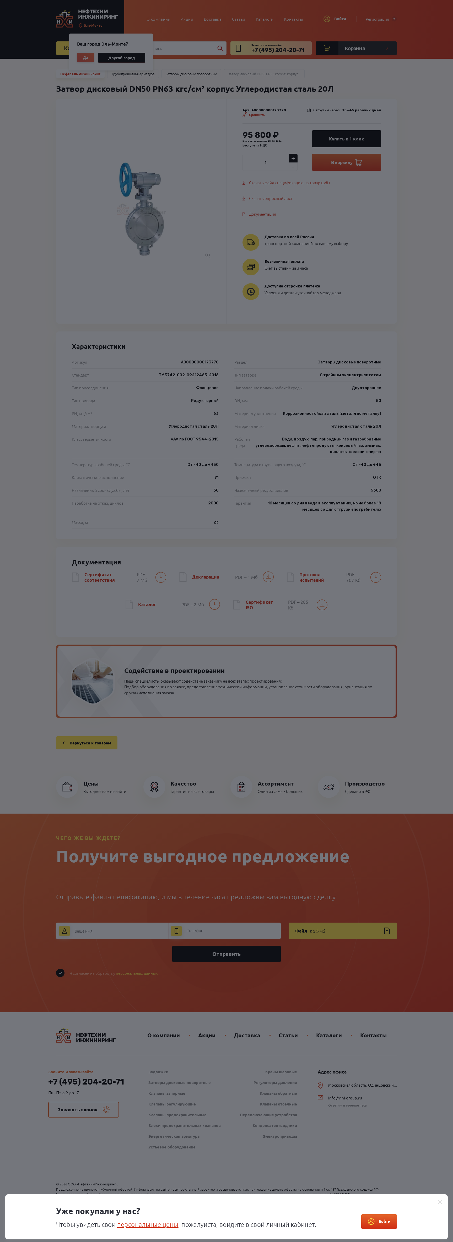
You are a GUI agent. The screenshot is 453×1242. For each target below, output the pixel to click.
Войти (384, 1221)
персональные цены (148, 1224)
